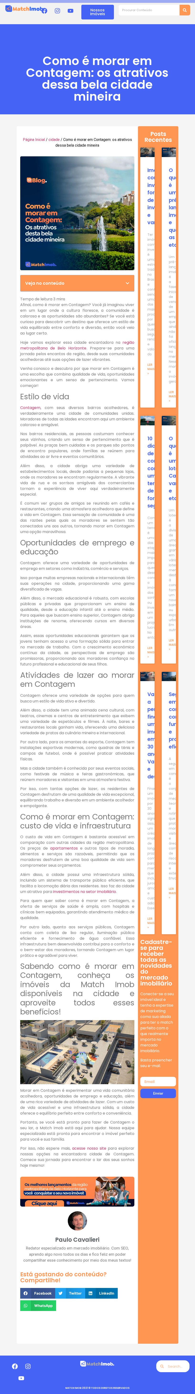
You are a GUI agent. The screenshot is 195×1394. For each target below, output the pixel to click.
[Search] (185, 10)
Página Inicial (34, 139)
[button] (127, 283)
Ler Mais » (151, 369)
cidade (54, 139)
